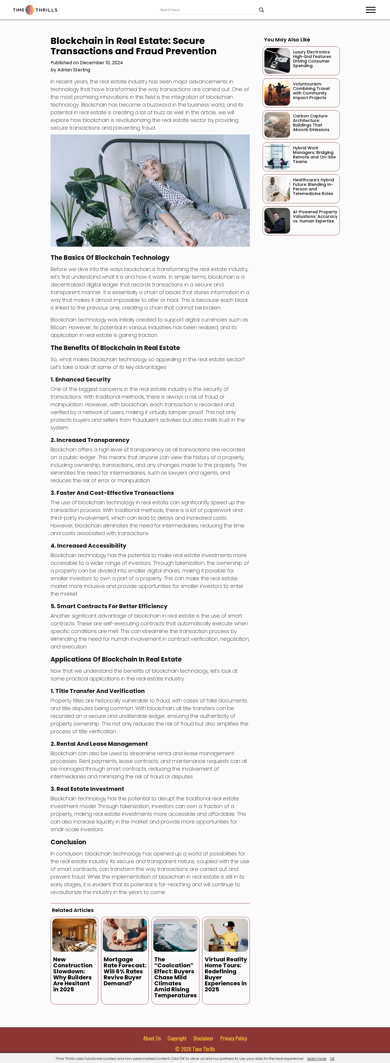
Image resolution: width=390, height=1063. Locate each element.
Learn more (316, 1058)
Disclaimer (204, 1038)
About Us (152, 1038)
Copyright (177, 1038)
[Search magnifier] (262, 10)
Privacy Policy (233, 1038)
